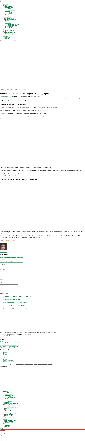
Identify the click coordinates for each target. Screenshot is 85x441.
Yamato (7, 21)
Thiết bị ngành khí (7, 17)
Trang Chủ (5, 4)
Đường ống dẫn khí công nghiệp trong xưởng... (12, 257)
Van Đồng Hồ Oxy (9, 18)
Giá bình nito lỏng (9, 35)
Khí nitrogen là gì (9, 33)
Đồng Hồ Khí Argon (12, 25)
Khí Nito (10, 8)
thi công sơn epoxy (48, 364)
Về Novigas (5, 36)
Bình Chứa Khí (8, 27)
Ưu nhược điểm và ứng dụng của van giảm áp (12, 299)
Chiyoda (7, 20)
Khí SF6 (10, 13)
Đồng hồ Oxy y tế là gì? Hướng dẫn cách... (9, 346)
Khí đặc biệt (8, 11)
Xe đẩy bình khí (9, 26)
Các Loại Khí (5, 5)
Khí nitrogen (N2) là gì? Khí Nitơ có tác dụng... (10, 341)
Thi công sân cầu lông (29, 364)
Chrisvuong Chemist (8, 96)
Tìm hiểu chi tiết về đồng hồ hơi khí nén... (9, 347)
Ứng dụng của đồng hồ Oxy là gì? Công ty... (9, 345)
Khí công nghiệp (9, 7)
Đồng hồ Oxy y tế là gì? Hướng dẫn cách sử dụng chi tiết (15, 308)
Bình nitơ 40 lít (11, 10)
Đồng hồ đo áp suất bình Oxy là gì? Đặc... (9, 344)
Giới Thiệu (7, 37)
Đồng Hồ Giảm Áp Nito (13, 24)
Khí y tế (7, 14)
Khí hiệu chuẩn (8, 6)
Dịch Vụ (4, 29)
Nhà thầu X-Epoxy (20, 364)
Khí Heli (10, 12)
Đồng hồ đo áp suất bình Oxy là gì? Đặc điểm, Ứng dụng (15, 302)
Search (14, 40)
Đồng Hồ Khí (8, 23)
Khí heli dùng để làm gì (10, 32)
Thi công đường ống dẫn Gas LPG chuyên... (11, 262)
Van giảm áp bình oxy (10, 19)
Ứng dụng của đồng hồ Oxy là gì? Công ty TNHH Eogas (15, 305)
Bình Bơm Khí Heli (9, 30)
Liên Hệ (7, 38)
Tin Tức (4, 31)
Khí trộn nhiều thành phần (11, 16)
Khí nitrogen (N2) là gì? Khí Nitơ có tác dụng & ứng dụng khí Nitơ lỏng (18, 296)
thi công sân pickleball (39, 364)
